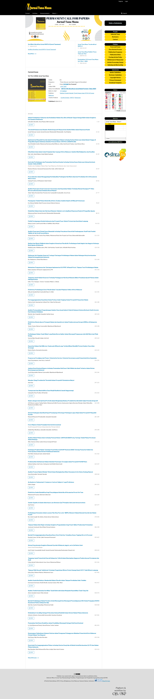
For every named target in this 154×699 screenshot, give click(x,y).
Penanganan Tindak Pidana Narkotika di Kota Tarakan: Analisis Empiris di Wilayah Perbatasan (56, 201)
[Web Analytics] (98, 681)
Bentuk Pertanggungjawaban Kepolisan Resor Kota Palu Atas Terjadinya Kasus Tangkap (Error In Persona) (60, 535)
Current (27, 13)
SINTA (72, 97)
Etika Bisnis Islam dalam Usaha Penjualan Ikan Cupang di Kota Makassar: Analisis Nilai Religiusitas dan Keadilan (61, 152)
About (54, 13)
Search (125, 13)
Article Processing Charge (115, 62)
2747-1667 (63, 86)
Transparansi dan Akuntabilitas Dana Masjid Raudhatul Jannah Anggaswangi (51, 390)
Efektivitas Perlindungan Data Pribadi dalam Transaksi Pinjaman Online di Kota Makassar (55, 289)
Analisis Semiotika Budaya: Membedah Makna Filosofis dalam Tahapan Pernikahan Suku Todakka (57, 580)
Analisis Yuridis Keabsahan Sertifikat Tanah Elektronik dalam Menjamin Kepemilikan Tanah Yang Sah (58, 590)
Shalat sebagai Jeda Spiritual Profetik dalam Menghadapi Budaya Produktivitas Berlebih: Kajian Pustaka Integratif (63, 400)
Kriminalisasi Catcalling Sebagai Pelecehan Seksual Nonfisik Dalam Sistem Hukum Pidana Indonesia (58, 613)
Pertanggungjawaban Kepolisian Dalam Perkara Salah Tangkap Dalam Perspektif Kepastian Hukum (58, 300)
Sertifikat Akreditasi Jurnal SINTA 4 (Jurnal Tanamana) (44, 44)
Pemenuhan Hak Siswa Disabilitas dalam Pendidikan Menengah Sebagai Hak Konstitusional (55, 623)
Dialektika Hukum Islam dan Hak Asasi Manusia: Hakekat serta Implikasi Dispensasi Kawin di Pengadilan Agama (61, 211)
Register (121, 1)
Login (126, 1)
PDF (31, 125)
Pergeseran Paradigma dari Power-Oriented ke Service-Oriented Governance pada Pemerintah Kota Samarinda (62, 358)
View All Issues (32, 657)
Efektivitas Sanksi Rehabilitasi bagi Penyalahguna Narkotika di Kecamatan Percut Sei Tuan (55, 492)
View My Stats (106, 681)
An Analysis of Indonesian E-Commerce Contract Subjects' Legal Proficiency (51, 482)
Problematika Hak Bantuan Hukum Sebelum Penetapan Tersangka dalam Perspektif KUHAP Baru (57, 461)
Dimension (78, 97)
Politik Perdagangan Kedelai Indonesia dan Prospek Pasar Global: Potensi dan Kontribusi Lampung (58, 221)
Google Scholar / (65, 97)
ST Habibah (63, 91)
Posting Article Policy (115, 57)
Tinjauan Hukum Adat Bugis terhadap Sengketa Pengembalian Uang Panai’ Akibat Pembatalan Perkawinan (60, 525)
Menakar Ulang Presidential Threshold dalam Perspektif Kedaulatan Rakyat (51, 380)
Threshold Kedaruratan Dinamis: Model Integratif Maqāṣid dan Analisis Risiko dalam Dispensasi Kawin (59, 129)
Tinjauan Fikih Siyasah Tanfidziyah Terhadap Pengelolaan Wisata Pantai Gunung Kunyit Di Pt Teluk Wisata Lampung (63, 570)
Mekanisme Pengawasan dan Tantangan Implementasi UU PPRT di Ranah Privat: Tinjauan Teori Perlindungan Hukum (63, 267)
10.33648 (66, 84)
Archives (35, 13)
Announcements (45, 13)
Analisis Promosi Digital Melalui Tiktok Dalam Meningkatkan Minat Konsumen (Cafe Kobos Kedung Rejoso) (60, 472)
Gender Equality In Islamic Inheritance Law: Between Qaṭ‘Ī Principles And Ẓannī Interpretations (56, 502)
